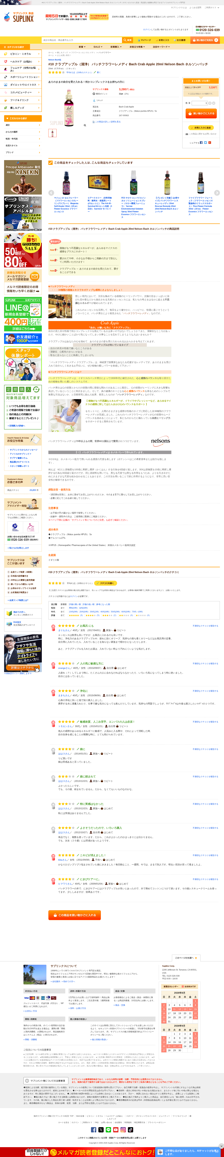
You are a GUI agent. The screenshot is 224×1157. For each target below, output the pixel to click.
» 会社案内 (55, 981)
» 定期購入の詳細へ (16, 426)
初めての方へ (19, 612)
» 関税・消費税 (30, 1039)
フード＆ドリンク (180, 1116)
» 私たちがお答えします (18, 548)
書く (99, 72)
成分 (8, 125)
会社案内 (118, 1122)
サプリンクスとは (179, 7)
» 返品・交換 (119, 1005)
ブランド (10, 152)
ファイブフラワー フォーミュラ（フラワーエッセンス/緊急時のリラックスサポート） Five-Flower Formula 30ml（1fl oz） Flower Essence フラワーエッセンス (201, 206)
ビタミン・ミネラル (95, 1116)
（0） (131, 615)
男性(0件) (73, 608)
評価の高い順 (75, 604)
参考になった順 (103, 604)
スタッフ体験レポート (20, 466)
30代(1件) (94, 612)
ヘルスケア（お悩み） (115, 1116)
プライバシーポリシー (157, 1122)
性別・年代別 (12, 139)
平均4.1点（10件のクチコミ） (79, 72)
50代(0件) (115, 612)
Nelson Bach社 (54, 60)
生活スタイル (12, 145)
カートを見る (63, 1122)
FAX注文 (17, 622)
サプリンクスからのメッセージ (23, 450)
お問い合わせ (106, 1122)
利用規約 (128, 1122)
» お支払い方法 (30, 1011)
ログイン (147, 29)
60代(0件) (126, 612)
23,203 (33, 490)
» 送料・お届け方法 (77, 1008)
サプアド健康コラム (19, 458)
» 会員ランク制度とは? (18, 600)
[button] (188, 1152)
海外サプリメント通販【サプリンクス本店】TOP (53, 1116)
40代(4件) (105, 612)
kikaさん (62, 859)
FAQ (97, 1122)
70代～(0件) (137, 612)
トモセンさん (65, 726)
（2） (114, 615)
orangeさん (64, 668)
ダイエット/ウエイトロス (146, 1116)
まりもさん (64, 630)
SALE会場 (80, 1116)
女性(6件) (83, 608)
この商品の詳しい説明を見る (108, 122)
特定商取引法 (139, 1122)
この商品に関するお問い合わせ (202, 134)
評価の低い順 (88, 604)
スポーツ (129, 1116)
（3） (81, 615)
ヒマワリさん (65, 883)
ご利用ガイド (210, 7)
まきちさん (64, 695)
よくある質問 (195, 7)
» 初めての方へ (68, 981)
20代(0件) (84, 612)
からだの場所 (12, 132)
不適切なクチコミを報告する (205, 626)
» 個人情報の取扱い (99, 1039)
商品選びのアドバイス (20, 462)
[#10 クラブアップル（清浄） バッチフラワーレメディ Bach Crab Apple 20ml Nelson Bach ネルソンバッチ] (69, 107)
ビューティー (164, 1116)
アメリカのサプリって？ (20, 454)
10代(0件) (73, 612)
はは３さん (64, 753)
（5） (98, 615)
